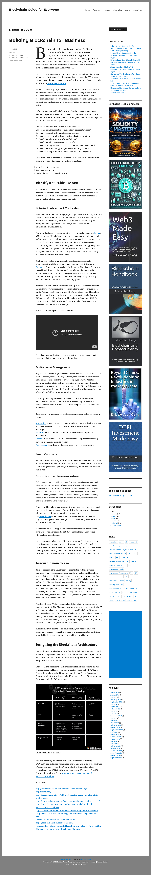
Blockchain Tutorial (121, 10)
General (113, 521)
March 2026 (114, 693)
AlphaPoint (41, 423)
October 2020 (115, 728)
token (119, 596)
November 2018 (116, 753)
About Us (138, 10)
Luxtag (97, 233)
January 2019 (115, 748)
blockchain (13, 57)
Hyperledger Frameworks (118, 573)
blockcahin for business (17, 55)
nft (122, 584)
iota (130, 577)
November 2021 (116, 716)
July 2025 (113, 697)
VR (135, 596)
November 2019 (115, 737)
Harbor (39, 439)
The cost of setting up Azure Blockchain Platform (58, 829)
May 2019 (113, 741)
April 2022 (114, 714)
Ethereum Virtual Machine (118, 561)
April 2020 (114, 732)
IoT (126, 577)
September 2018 (116, 758)
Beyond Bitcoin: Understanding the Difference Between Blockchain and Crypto (123, 55)
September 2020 (116, 730)
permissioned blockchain (118, 588)
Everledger (40, 267)
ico (131, 573)
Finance (113, 516)
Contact (92, 862)
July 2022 (113, 711)
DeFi (129, 553)
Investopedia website (56, 83)
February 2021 (115, 725)
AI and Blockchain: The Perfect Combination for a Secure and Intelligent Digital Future (125, 69)
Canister (112, 546)
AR (126, 542)
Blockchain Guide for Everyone (34, 9)
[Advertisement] (125, 645)
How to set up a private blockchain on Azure (55, 820)
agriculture (113, 542)
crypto (120, 546)
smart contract (23, 57)
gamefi (112, 565)
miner (121, 581)
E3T (117, 557)
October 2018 (115, 755)
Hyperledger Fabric (116, 569)
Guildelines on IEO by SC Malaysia (121, 496)
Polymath (40, 432)
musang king (114, 584)
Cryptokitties (45, 516)
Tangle (111, 596)
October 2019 (115, 739)
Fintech (113, 519)
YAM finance (120, 600)
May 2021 (113, 721)
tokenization (127, 596)
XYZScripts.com (86, 859)
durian (111, 557)
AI (111, 512)
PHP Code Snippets (66, 859)
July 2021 (113, 718)
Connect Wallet (118, 29)
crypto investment (129, 550)
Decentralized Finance (117, 553)
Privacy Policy (102, 862)
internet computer (116, 577)
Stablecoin (134, 592)
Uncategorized (115, 526)
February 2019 (115, 746)
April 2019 (114, 744)
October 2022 (115, 709)
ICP (136, 573)
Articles (96, 10)
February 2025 (115, 700)
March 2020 (114, 735)
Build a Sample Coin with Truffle (122, 46)
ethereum (124, 557)
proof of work (135, 588)
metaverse (113, 581)
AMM (121, 542)
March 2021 (114, 723)
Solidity (124, 592)
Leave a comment (15, 60)
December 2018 (116, 751)
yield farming (131, 600)
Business (12, 52)
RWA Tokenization (117, 93)
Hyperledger (133, 565)
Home (87, 10)
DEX (135, 553)
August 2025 (114, 695)
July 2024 (113, 704)
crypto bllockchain (131, 546)
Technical (114, 523)
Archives (106, 10)
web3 (111, 600)
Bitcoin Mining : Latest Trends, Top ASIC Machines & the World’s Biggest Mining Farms (125, 62)
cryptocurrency (115, 550)
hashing (119, 565)
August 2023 (114, 707)
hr (125, 565)
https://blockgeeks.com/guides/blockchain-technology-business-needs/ (68, 801)
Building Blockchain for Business (47, 40)
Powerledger (41, 445)
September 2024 (116, 702)
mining (128, 581)
